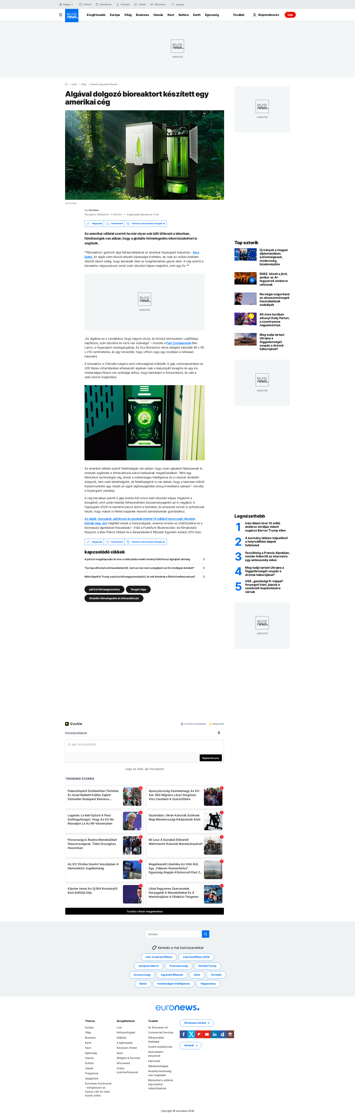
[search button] (173, 4)
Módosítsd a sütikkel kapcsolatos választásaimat (160, 1084)
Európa (115, 15)
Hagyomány (208, 983)
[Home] (66, 84)
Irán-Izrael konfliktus (159, 957)
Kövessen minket (127, 1047)
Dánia (143, 983)
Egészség (212, 15)
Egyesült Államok (172, 974)
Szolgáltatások (126, 1020)
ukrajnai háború (149, 966)
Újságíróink (91, 1078)
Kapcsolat (154, 1060)
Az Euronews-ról (158, 1027)
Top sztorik (246, 242)
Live (290, 14)
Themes (90, 1020)
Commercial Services (160, 1032)
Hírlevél (189, 1045)
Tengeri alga (138, 589)
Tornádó (216, 974)
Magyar (67, 4)
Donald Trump (208, 966)
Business (142, 15)
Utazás (158, 15)
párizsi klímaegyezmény (104, 589)
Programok (91, 1073)
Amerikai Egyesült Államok (104, 84)
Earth (196, 15)
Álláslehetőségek (158, 1066)
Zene (197, 974)
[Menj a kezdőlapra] (71, 15)
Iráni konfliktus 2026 (196, 957)
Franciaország (179, 966)
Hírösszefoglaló (126, 1032)
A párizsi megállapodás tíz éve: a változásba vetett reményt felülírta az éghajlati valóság (137, 559)
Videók (89, 1068)
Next (171, 15)
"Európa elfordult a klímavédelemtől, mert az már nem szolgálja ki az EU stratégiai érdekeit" (139, 567)
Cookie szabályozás (160, 1046)
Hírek (74, 84)
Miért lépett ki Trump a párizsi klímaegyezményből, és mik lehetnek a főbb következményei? (139, 576)
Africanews (123, 1063)
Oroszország (142, 974)
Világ (127, 15)
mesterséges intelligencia (173, 983)
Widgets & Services (128, 1058)
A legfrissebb (96, 15)
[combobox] (191, 4)
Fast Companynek (178, 343)
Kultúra (184, 15)
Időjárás (121, 1037)
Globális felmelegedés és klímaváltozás (114, 598)
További (153, 1020)
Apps (120, 1052)
